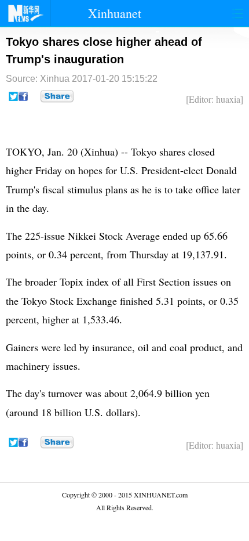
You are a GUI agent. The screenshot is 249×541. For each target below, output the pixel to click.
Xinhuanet (114, 13)
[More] (57, 96)
